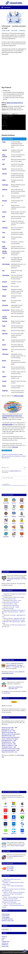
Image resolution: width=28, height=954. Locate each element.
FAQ (3, 940)
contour (4, 212)
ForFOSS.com (5, 943)
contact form (7, 693)
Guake (4, 180)
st (2, 205)
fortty (3, 367)
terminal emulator (6, 450)
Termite (4, 381)
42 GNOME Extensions (7, 919)
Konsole (4, 281)
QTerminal (5, 305)
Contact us (4, 936)
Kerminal (4, 321)
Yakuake (4, 289)
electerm (4, 200)
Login (24, 467)
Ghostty (4, 169)
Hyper (4, 326)
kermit (4, 344)
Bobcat (4, 360)
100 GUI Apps (10, 867)
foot (3, 257)
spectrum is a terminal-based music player (12, 454)
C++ (11, 666)
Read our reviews (19, 845)
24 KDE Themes (5, 915)
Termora (4, 173)
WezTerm (4, 189)
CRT (3, 340)
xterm (3, 221)
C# (13, 666)
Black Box (5, 286)
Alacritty (4, 150)
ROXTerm (4, 349)
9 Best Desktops (6, 914)
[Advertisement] (14, 71)
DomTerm (5, 333)
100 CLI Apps (10, 870)
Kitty (3, 164)
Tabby (4, 142)
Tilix (3, 270)
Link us (3, 938)
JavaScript (17, 666)
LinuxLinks (22, 952)
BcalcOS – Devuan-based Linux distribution (14, 892)
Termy (4, 330)
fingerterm (5, 390)
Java (21, 665)
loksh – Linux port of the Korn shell (11, 903)
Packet (4, 386)
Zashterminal (5, 310)
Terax (3, 232)
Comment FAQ (5, 941)
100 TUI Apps (10, 868)
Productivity (22, 30)
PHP (21, 666)
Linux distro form (12, 688)
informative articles (7, 424)
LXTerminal (5, 354)
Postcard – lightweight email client (16, 618)
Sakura (4, 300)
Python (7, 666)
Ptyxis (4, 242)
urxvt (3, 159)
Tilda (3, 237)
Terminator (5, 185)
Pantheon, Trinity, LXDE (7, 920)
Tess (3, 371)
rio (3, 196)
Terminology (5, 275)
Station (4, 296)
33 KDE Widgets (6, 917)
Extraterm (5, 227)
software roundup (18, 396)
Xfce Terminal (6, 264)
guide (15, 856)
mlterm (4, 376)
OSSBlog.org (5, 944)
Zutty (3, 216)
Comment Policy (13, 471)
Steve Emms (14, 30)
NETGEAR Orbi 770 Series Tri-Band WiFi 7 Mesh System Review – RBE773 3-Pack (14, 612)
